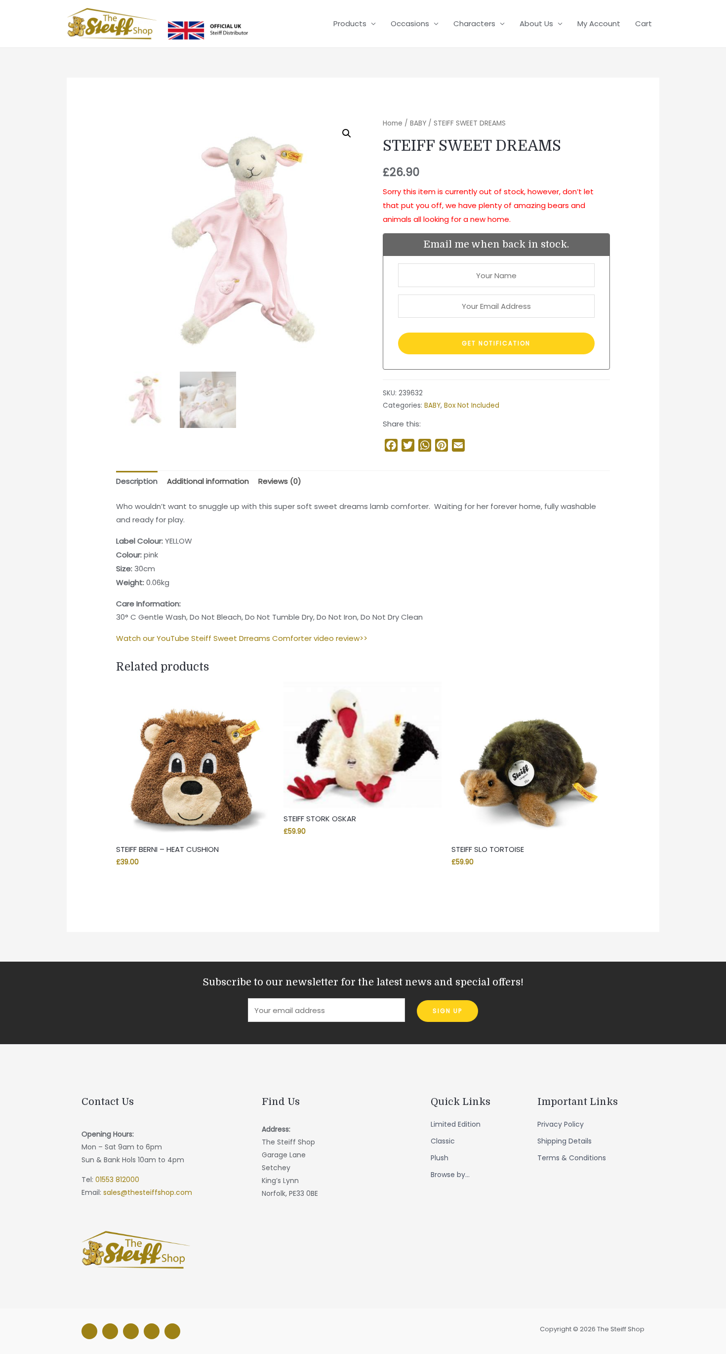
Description (137, 481)
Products (349, 23)
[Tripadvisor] (152, 1331)
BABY (418, 123)
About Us (536, 23)
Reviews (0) (279, 481)
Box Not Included (471, 405)
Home (393, 123)
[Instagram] (110, 1331)
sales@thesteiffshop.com (147, 1192)
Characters (474, 23)
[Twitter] (131, 1331)
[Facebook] (89, 1331)
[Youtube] (172, 1331)
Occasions (410, 23)
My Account (598, 23)
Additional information (208, 481)
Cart (643, 23)
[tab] (137, 481)
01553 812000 (117, 1180)
